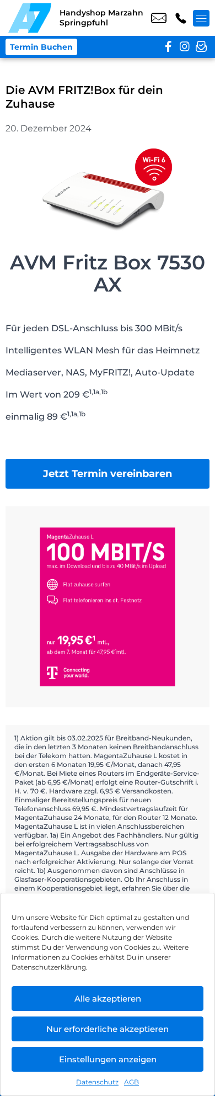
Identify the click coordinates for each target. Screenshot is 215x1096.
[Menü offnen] (201, 18)
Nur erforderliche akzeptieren (107, 1029)
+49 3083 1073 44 (181, 18)
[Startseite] (30, 18)
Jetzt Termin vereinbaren (107, 474)
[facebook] (168, 47)
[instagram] (184, 47)
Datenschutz (97, 1082)
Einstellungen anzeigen (108, 1059)
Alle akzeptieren (107, 998)
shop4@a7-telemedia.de (158, 18)
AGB (131, 1082)
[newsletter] (201, 47)
